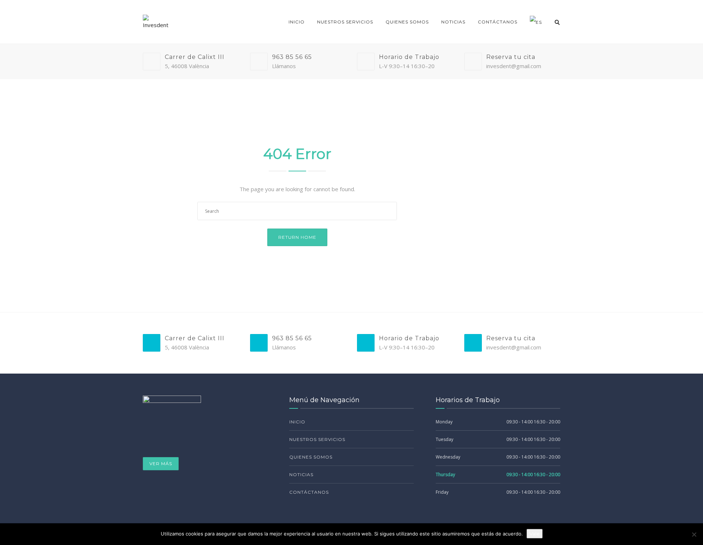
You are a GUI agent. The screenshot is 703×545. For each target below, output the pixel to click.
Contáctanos (497, 22)
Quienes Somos (407, 22)
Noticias (453, 22)
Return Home (297, 237)
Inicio (297, 22)
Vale (534, 534)
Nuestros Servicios (345, 22)
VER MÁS (160, 463)
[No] (694, 534)
